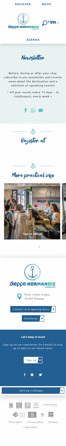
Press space (15, 422)
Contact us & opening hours (31, 309)
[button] (45, 23)
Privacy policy (35, 422)
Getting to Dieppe (31, 390)
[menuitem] (22, 4)
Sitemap (53, 422)
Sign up (31, 360)
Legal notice (30, 427)
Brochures (31, 318)
